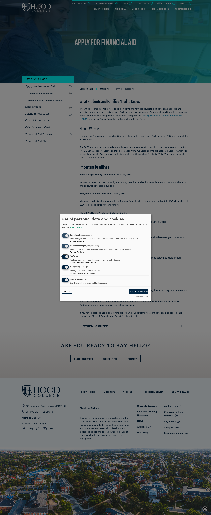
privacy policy (76, 227)
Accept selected (138, 291)
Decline (67, 291)
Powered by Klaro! (141, 296)
